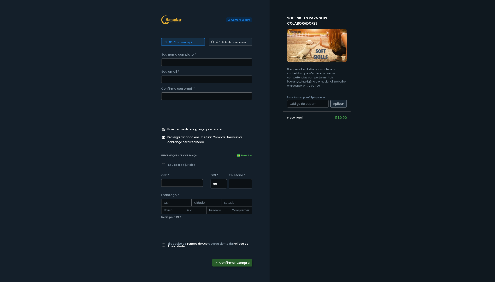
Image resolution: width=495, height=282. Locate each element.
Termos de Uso (197, 244)
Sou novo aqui (183, 42)
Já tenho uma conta (234, 42)
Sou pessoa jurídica (181, 164)
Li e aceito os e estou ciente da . (208, 245)
